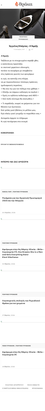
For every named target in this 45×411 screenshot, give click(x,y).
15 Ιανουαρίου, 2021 (19, 49)
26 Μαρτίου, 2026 (8, 367)
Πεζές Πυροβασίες (8, 345)
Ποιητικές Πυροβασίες (20, 191)
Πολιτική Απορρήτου (14, 385)
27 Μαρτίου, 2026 (8, 315)
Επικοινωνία (37, 388)
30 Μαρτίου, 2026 (8, 264)
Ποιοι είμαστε (33, 385)
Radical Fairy (7, 191)
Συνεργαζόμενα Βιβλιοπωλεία (15, 388)
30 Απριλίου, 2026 (8, 212)
